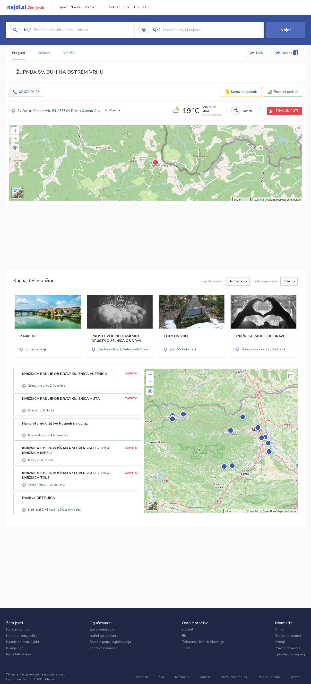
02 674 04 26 (29, 91)
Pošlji (260, 53)
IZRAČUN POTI (286, 111)
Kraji (161, 677)
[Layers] (17, 193)
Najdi (285, 30)
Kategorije (182, 677)
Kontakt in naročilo (104, 648)
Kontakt (204, 677)
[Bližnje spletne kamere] (235, 110)
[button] (15, 147)
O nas (279, 629)
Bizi (126, 7)
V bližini (69, 53)
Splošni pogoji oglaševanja (110, 642)
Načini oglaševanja (104, 635)
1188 (146, 7)
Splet (63, 7)
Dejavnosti (140, 677)
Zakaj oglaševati (102, 629)
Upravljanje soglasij (290, 654)
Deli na (287, 53)
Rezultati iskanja (19, 654)
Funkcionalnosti (18, 629)
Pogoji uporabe (269, 677)
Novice (76, 7)
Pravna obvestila (288, 648)
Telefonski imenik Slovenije (203, 642)
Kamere (247, 111)
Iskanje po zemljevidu (22, 642)
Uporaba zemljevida (21, 635)
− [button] (15, 138)
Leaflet (258, 199)
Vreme (89, 7)
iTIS (136, 7)
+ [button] (15, 131)
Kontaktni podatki (244, 91)
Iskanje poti (15, 648)
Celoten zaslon (297, 129)
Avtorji (280, 642)
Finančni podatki (286, 91)
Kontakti (44, 53)
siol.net (114, 7)
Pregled (18, 53)
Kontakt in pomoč (288, 635)
